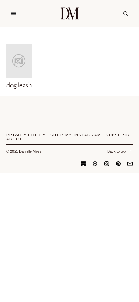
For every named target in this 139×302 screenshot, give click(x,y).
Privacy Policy (26, 135)
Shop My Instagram (75, 135)
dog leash (19, 85)
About (14, 139)
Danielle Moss (69, 13)
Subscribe (119, 135)
